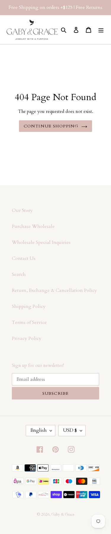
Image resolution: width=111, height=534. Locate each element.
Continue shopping (51, 126)
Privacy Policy (26, 338)
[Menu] (101, 29)
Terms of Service (29, 322)
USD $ (70, 430)
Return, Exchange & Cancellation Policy (54, 290)
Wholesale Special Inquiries (41, 242)
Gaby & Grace (63, 514)
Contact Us (24, 258)
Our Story (22, 210)
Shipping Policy (29, 306)
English (38, 430)
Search (19, 274)
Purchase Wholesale (33, 226)
